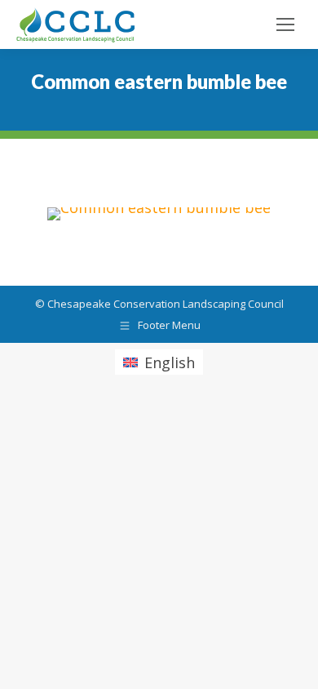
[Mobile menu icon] (285, 24)
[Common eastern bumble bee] (159, 213)
